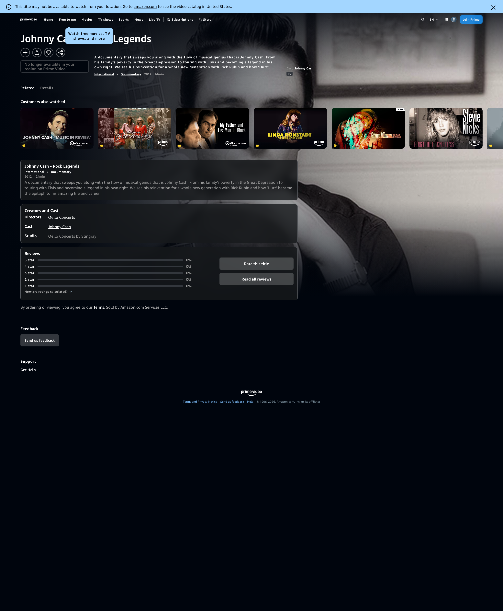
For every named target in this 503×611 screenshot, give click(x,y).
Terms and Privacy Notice (200, 401)
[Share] (60, 52)
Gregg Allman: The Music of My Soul (368, 128)
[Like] (37, 52)
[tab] (27, 87)
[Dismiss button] (493, 7)
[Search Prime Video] (423, 19)
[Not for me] (48, 52)
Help (250, 401)
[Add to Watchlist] (25, 52)
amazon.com (145, 6)
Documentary (131, 74)
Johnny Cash (304, 68)
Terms (98, 307)
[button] (48, 291)
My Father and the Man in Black (212, 128)
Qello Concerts (61, 217)
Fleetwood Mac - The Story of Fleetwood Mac (134, 128)
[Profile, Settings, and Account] (454, 19)
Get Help (28, 369)
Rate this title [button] (256, 263)
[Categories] (446, 19)
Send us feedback (232, 401)
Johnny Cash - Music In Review (57, 128)
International (104, 74)
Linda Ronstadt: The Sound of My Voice (290, 128)
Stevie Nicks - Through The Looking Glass (446, 128)
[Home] (28, 19)
